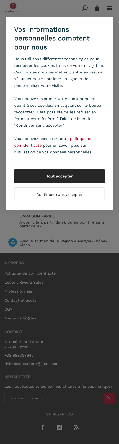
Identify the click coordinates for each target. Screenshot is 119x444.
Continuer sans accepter (59, 194)
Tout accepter (59, 176)
